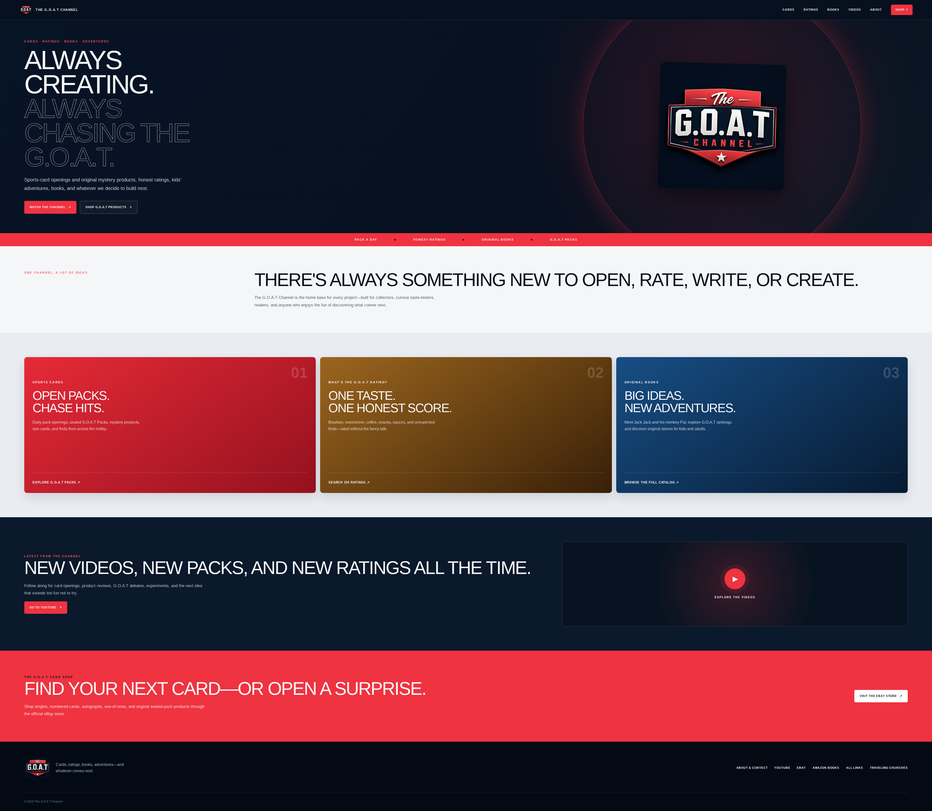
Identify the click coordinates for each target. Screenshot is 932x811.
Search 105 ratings (349, 482)
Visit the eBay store (881, 696)
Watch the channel (50, 207)
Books (833, 9)
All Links (854, 768)
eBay (801, 768)
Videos (855, 9)
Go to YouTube (46, 607)
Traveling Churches (889, 768)
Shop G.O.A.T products (108, 207)
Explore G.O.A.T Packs (56, 482)
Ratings (811, 9)
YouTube (782, 768)
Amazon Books (826, 768)
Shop (901, 9)
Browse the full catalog (651, 482)
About (876, 9)
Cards (788, 9)
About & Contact (752, 768)
